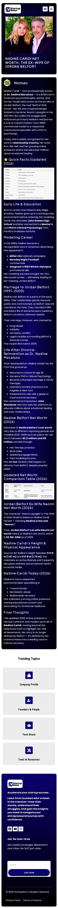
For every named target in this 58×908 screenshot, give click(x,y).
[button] (45, 9)
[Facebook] (9, 829)
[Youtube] (15, 829)
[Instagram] (20, 829)
